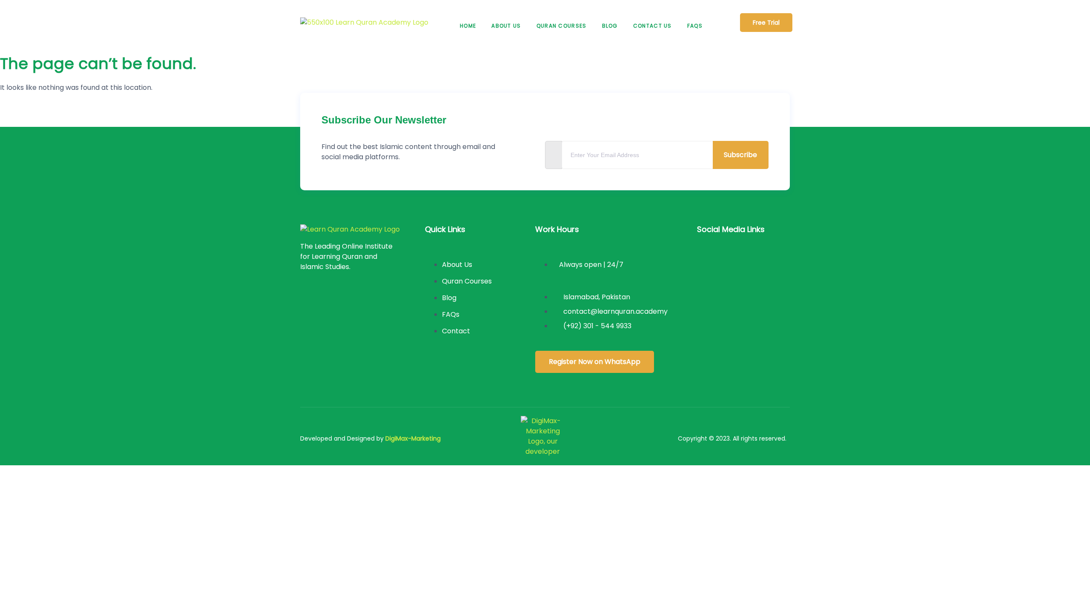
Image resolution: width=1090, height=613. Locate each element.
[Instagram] (735, 263)
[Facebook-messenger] (735, 294)
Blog (610, 25)
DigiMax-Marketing (413, 438)
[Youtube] (707, 294)
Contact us (652, 25)
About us (506, 25)
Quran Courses (561, 25)
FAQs (695, 25)
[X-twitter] (762, 263)
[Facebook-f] (707, 263)
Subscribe (740, 155)
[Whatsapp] (762, 294)
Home (468, 25)
